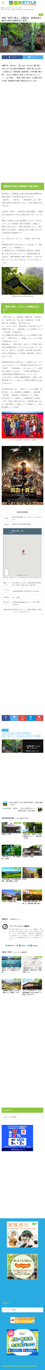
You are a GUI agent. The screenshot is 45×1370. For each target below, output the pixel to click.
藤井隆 (39, 736)
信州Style (18, 1366)
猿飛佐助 (21, 736)
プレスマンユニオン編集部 (19, 926)
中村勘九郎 (7, 733)
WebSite (11, 945)
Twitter (23, 945)
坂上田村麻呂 (17, 733)
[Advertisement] (22, 107)
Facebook (35, 945)
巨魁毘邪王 (28, 733)
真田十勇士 (30, 736)
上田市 (6, 730)
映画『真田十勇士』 (9, 736)
